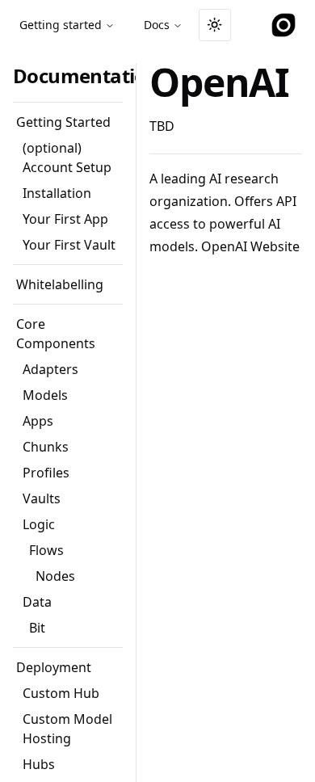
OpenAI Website (250, 246)
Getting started (60, 24)
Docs (157, 24)
